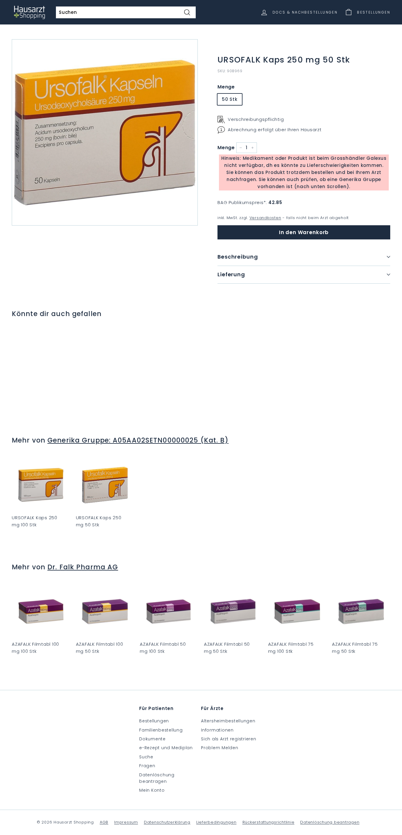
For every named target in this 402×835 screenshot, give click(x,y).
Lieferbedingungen (216, 822)
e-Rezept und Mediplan (166, 748)
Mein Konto (152, 790)
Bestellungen (154, 721)
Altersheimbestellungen (228, 721)
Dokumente (152, 739)
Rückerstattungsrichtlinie (268, 822)
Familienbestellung (161, 730)
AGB (104, 822)
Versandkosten (265, 217)
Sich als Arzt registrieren (228, 739)
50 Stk (229, 99)
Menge (226, 86)
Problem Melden (219, 748)
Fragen (147, 766)
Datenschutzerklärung (167, 822)
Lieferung (231, 274)
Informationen (217, 730)
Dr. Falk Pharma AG (82, 567)
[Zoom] (104, 132)
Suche (146, 757)
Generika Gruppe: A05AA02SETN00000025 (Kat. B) (137, 440)
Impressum (126, 822)
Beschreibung (237, 256)
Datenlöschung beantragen (157, 778)
